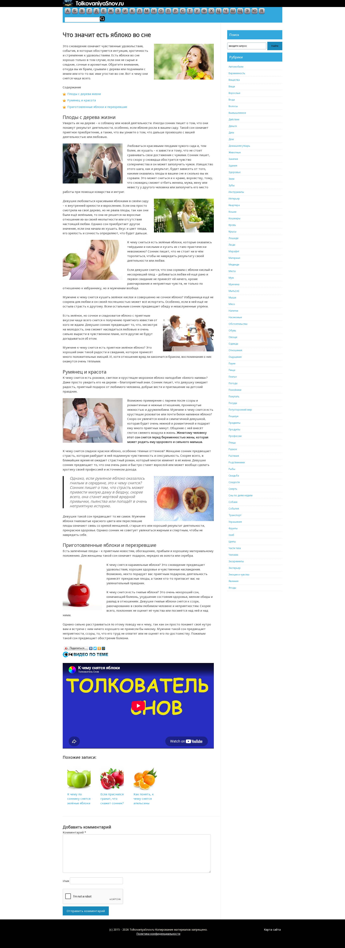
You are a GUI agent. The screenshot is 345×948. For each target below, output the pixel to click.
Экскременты (236, 561)
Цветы (232, 541)
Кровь (232, 225)
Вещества (234, 80)
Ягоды (232, 587)
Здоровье (234, 172)
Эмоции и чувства (239, 574)
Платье (233, 376)
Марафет (234, 251)
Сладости (234, 482)
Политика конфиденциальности (158, 934)
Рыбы (232, 469)
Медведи (234, 264)
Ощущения (235, 357)
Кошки (232, 211)
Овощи (233, 337)
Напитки (233, 310)
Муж (231, 277)
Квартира (234, 205)
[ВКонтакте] (91, 647)
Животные (235, 152)
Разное (233, 449)
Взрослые (234, 93)
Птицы (232, 442)
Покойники (235, 390)
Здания (233, 165)
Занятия (233, 159)
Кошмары (234, 218)
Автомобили (236, 66)
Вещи (232, 86)
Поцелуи (233, 416)
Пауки (232, 363)
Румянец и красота (81, 100)
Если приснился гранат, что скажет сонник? (112, 798)
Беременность (237, 73)
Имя (66, 881)
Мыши (232, 297)
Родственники (237, 462)
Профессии (235, 436)
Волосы (233, 106)
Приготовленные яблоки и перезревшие (97, 107)
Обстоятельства (238, 324)
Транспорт (235, 515)
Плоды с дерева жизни (84, 94)
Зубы (232, 185)
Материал (234, 258)
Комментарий (74, 832)
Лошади (233, 238)
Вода (232, 99)
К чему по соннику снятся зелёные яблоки (78, 798)
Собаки (233, 502)
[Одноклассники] (99, 647)
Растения (234, 456)
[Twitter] (95, 647)
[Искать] (102, 18)
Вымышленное (237, 113)
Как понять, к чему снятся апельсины (144, 798)
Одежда (233, 343)
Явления (233, 581)
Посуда (233, 403)
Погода (233, 383)
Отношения (235, 350)
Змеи (231, 178)
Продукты (234, 429)
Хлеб (231, 535)
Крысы (232, 231)
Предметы (234, 423)
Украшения (235, 521)
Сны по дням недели (241, 495)
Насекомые (235, 317)
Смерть (233, 488)
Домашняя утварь (239, 146)
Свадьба (234, 475)
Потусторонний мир (240, 409)
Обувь (232, 330)
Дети (231, 132)
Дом (231, 139)
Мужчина (234, 284)
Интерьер (234, 198)
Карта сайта (272, 929)
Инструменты (236, 192)
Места (232, 271)
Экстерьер (235, 568)
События (234, 508)
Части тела (235, 548)
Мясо (232, 304)
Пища (232, 370)
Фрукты (233, 528)
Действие (234, 119)
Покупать (234, 396)
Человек (233, 554)
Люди (232, 244)
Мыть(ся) (234, 291)
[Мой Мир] (103, 647)
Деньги (233, 126)
